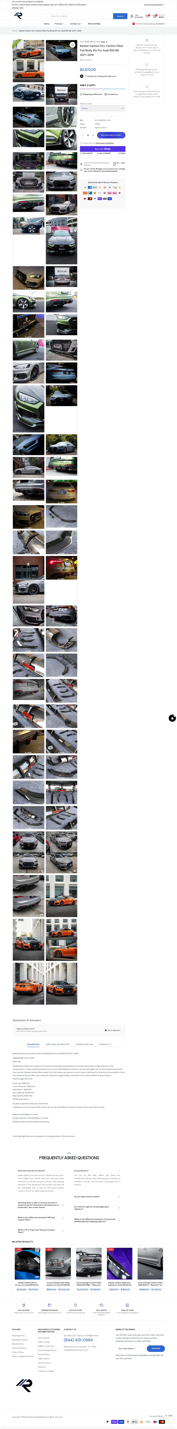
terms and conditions (105, 143)
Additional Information (57, 1044)
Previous (12, 1269)
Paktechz (42, 1367)
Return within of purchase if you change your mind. (104, 170)
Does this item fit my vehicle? (31, 1170)
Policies (59, 24)
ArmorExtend (43, 1338)
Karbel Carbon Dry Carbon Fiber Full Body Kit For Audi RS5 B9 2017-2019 (101, 50)
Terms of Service (19, 1348)
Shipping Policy (18, 1335)
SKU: (82, 120)
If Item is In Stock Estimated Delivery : (96, 164)
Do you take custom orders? (87, 1196)
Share (122, 153)
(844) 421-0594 (78, 1340)
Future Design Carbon (47, 1350)
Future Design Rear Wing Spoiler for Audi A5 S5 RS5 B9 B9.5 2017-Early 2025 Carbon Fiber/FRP (58, 1283)
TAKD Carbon (43, 1358)
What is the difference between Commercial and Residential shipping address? (94, 1220)
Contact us (75, 24)
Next (165, 1269)
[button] (102, 85)
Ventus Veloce (44, 1363)
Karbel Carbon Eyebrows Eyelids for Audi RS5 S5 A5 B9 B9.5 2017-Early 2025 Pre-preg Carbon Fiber (119, 1283)
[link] (38, 1252)
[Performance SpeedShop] (18, 16)
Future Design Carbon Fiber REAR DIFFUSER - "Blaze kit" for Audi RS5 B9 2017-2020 (88, 1283)
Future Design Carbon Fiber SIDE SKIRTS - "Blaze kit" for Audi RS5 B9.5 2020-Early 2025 (150, 1283)
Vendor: (83, 127)
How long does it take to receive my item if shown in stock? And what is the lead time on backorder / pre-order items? (38, 1205)
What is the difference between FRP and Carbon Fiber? (36, 1218)
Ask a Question (113, 1030)
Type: (82, 124)
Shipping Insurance (20, 1340)
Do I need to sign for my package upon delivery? (91, 1208)
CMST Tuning (43, 1342)
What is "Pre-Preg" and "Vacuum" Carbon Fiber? (36, 1231)
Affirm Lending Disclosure (23, 1356)
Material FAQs (94, 24)
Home (46, 24)
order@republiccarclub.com (76, 1350)
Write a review (86, 60)
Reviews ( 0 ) (105, 1044)
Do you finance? (81, 1170)
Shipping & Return (84, 1044)
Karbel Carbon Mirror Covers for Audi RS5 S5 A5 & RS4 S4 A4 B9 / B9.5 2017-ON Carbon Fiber (27, 1283)
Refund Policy (18, 1344)
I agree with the (98, 143)
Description (33, 1044)
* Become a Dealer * (46, 1371)
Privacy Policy (18, 1352)
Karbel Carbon (44, 1354)
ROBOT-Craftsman (46, 1346)
